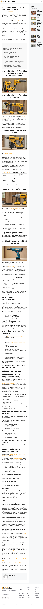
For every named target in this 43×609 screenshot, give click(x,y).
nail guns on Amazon (17, 20)
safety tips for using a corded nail (15, 562)
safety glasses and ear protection (17, 342)
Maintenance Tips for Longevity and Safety (12, 62)
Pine (28, 595)
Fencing (36, 591)
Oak (27, 593)
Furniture (37, 593)
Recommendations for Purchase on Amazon (12, 66)
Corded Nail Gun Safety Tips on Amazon (11, 51)
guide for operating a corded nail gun (15, 336)
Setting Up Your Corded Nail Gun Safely (11, 56)
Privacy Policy (27, 604)
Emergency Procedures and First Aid (11, 64)
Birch (28, 589)
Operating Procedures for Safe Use (10, 60)
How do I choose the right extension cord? (12, 58)
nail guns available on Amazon (16, 454)
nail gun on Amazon (18, 458)
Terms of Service (34, 604)
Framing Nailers (21, 593)
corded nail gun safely (13, 266)
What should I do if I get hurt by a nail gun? (13, 65)
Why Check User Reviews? (10, 67)
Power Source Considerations (9, 57)
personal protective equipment (15, 208)
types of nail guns (8, 153)
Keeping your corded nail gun (8, 383)
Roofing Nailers (21, 597)
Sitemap (39, 604)
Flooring (36, 589)
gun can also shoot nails (9, 550)
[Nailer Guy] (8, 1)
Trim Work (37, 597)
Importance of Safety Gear (9, 53)
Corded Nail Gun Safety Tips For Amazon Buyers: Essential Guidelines (12, 49)
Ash (27, 591)
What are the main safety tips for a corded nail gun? (14, 61)
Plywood (28, 597)
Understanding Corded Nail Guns (10, 52)
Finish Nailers (21, 591)
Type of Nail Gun (6, 172)
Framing (36, 595)
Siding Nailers (21, 595)
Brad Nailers (21, 589)
